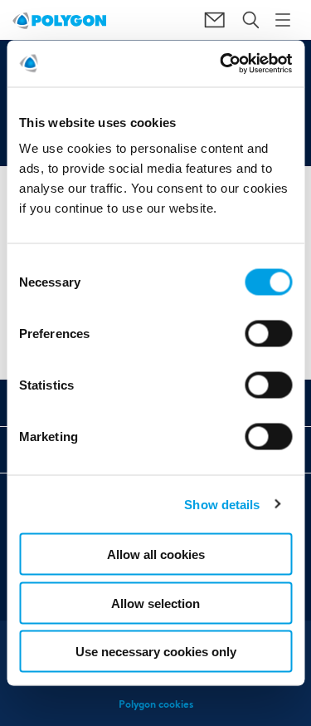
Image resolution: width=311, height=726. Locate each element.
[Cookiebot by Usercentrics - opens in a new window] (221, 64)
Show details (222, 504)
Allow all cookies (156, 554)
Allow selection (155, 603)
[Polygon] (59, 20)
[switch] (268, 345)
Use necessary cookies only (155, 652)
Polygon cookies (156, 704)
